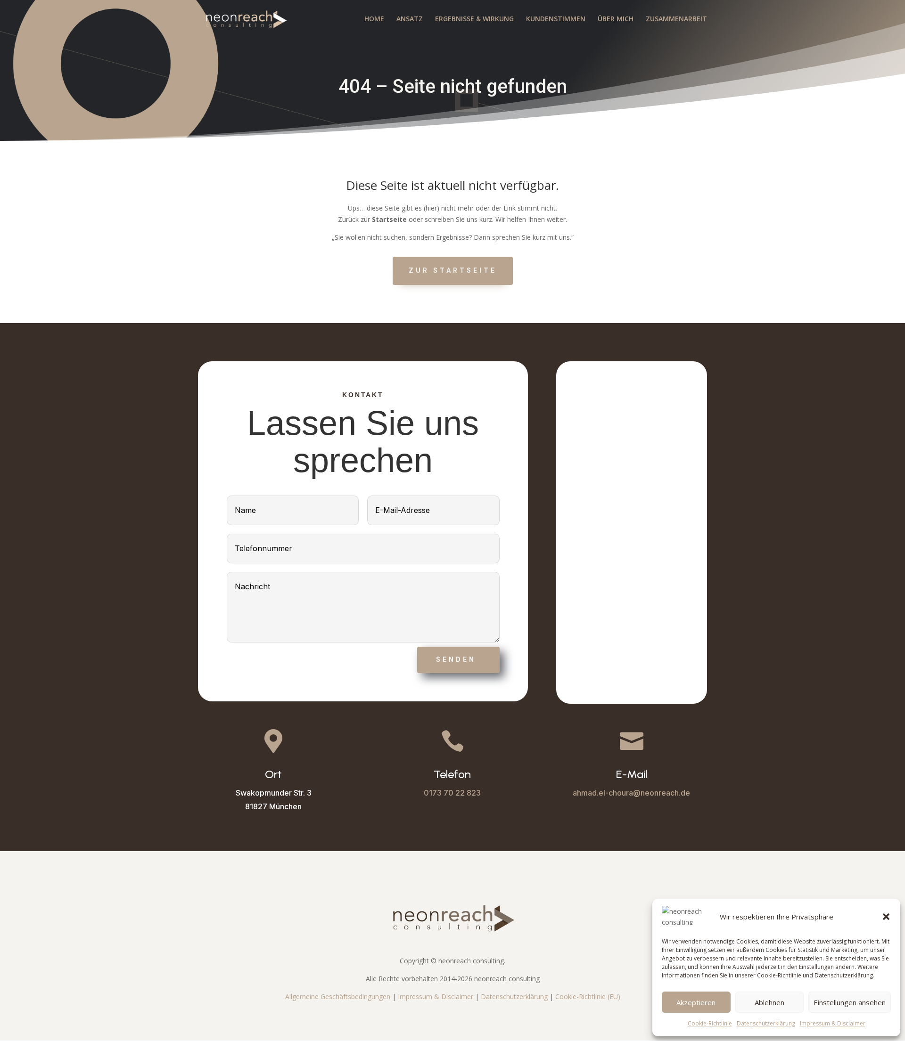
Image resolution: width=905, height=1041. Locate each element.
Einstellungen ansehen (850, 1002)
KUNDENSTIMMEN (555, 19)
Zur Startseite (453, 270)
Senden (456, 659)
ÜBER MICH (616, 19)
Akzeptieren (696, 1002)
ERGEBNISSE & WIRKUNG (474, 19)
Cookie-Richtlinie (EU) (587, 996)
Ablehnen (769, 1002)
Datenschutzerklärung (766, 1023)
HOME (374, 19)
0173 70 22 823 (452, 792)
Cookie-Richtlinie (710, 1023)
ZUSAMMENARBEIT (676, 19)
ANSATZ (409, 19)
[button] (886, 916)
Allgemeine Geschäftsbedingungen (337, 996)
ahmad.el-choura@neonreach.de (631, 792)
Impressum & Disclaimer (832, 1023)
